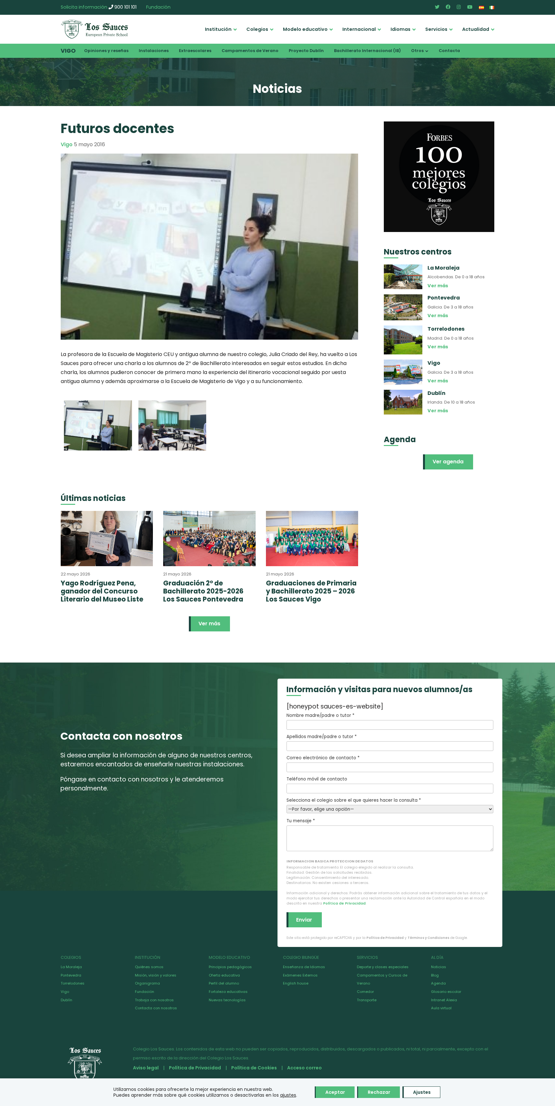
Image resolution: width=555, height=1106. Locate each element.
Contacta (449, 50)
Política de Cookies (254, 1068)
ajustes (288, 1095)
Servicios (436, 29)
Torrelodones (72, 983)
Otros (417, 50)
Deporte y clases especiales (383, 966)
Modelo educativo (305, 29)
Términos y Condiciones (428, 937)
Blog (435, 975)
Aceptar (335, 1092)
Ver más (209, 623)
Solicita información (84, 7)
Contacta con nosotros (156, 1008)
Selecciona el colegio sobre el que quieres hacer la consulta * (353, 800)
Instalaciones (154, 50)
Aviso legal (146, 1068)
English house (295, 983)
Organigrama (147, 983)
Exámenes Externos (300, 975)
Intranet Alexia (444, 1000)
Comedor (365, 991)
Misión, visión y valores (155, 975)
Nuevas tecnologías (227, 1000)
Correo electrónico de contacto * (322, 758)
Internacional (359, 29)
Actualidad (475, 29)
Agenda (438, 983)
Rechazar (379, 1092)
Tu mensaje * (300, 821)
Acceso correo (304, 1068)
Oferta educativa (224, 975)
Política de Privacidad (344, 903)
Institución (218, 29)
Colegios (257, 29)
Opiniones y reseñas (106, 50)
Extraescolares (195, 50)
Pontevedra (71, 975)
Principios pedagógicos (230, 966)
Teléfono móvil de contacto (316, 779)
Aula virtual (441, 1008)
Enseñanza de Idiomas (304, 966)
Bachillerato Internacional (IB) (367, 50)
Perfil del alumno (224, 983)
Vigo (68, 51)
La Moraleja (71, 966)
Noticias (438, 966)
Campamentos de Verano (250, 50)
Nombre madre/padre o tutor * (320, 715)
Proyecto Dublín (306, 50)
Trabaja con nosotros (154, 1000)
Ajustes (422, 1092)
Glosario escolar (446, 991)
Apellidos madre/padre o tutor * (321, 737)
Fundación (158, 7)
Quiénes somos (149, 966)
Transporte (366, 1000)
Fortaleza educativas (228, 991)
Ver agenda (448, 461)
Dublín (66, 1000)
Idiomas (400, 29)
